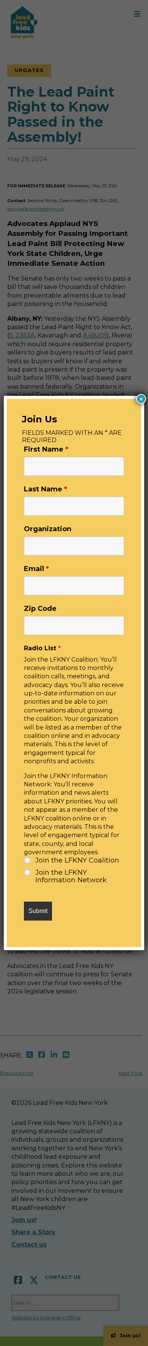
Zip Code (40, 608)
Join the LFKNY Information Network (71, 876)
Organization (47, 529)
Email (36, 569)
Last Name (45, 489)
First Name (46, 449)
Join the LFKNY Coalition (77, 860)
